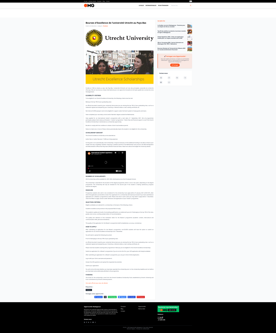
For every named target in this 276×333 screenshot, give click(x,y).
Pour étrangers (163, 5)
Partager (175, 65)
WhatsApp (113, 297)
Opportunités (142, 306)
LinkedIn (132, 297)
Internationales (151, 5)
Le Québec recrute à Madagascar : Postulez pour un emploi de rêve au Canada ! (171, 26)
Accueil (85, 1)
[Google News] (161, 77)
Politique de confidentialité (142, 328)
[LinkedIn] (177, 77)
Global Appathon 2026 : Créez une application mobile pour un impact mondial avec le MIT (171, 37)
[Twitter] (105, 297)
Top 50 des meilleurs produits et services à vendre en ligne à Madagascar (172, 31)
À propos (99, 1)
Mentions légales (131, 328)
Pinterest (141, 297)
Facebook (99, 297)
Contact (108, 1)
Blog (104, 1)
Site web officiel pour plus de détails (97, 283)
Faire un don (141, 309)
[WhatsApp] (169, 82)
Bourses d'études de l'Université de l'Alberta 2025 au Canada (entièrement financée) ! (171, 49)
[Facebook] (169, 77)
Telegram (123, 297)
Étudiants (89, 290)
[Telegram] (161, 82)
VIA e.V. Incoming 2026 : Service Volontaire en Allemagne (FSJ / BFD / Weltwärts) (170, 43)
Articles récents (92, 1)
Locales (141, 5)
